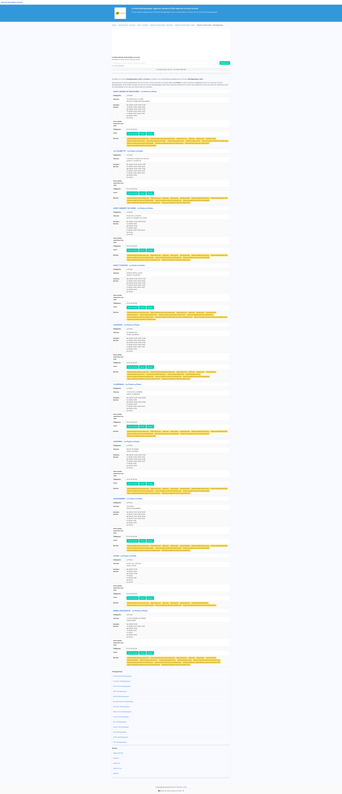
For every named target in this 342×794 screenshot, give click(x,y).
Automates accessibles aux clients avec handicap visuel (169, 143)
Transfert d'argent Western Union (176, 141)
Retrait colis (192, 138)
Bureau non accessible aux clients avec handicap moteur (141, 145)
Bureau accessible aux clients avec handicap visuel (215, 141)
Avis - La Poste (143, 25)
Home (114, 25)
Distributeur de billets (132, 314)
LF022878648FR (119, 66)
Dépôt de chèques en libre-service (136, 141)
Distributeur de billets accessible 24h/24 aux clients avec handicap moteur (173, 317)
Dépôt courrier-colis (182, 138)
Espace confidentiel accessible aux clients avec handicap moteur (143, 202)
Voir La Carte (132, 134)
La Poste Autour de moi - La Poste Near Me (171, 69)
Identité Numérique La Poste (193, 141)
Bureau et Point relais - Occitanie (162, 25)
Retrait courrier (200, 138)
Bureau (150, 134)
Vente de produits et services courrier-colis (138, 138)
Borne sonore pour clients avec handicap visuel (197, 143)
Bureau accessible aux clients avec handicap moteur (140, 200)
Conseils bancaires (211, 138)
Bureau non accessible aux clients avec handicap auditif (141, 436)
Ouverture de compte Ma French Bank (156, 141)
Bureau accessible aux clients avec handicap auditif (140, 143)
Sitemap (179, 787)
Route (142, 134)
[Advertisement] (171, 42)
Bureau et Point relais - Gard (185, 25)
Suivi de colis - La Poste (127, 25)
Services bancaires (185, 198)
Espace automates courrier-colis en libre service (163, 138)
